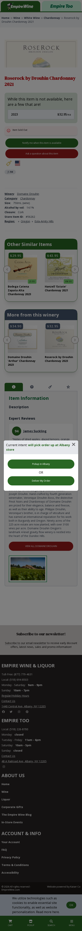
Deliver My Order (41, 480)
